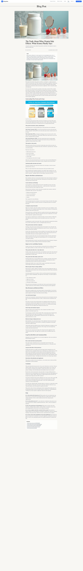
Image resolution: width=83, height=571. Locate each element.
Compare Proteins (52, 1)
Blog (68, 1)
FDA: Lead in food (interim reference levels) (33, 426)
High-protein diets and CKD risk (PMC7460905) (34, 425)
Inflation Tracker (59, 1)
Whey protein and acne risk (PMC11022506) (33, 423)
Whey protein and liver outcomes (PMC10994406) (34, 424)
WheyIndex (5, 1)
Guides (65, 1)
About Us (72, 1)
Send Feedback (78, 1)
